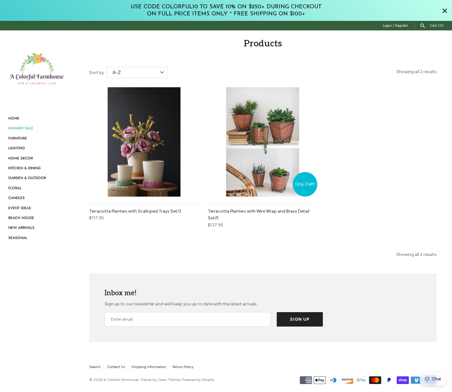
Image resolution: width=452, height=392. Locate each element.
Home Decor (20, 158)
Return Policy (182, 367)
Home (13, 118)
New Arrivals (21, 227)
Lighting (16, 148)
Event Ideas (19, 207)
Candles (16, 197)
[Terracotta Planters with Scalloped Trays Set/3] (144, 142)
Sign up (300, 319)
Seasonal (17, 237)
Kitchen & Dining (24, 168)
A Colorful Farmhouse (121, 380)
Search (95, 367)
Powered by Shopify (198, 380)
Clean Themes (169, 380)
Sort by (96, 72)
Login (387, 25)
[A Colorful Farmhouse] (37, 68)
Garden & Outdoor (27, 177)
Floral (15, 187)
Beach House (21, 217)
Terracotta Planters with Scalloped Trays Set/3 (135, 211)
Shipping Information (148, 367)
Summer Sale (20, 128)
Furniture (17, 138)
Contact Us (116, 367)
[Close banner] (445, 10)
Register (401, 25)
